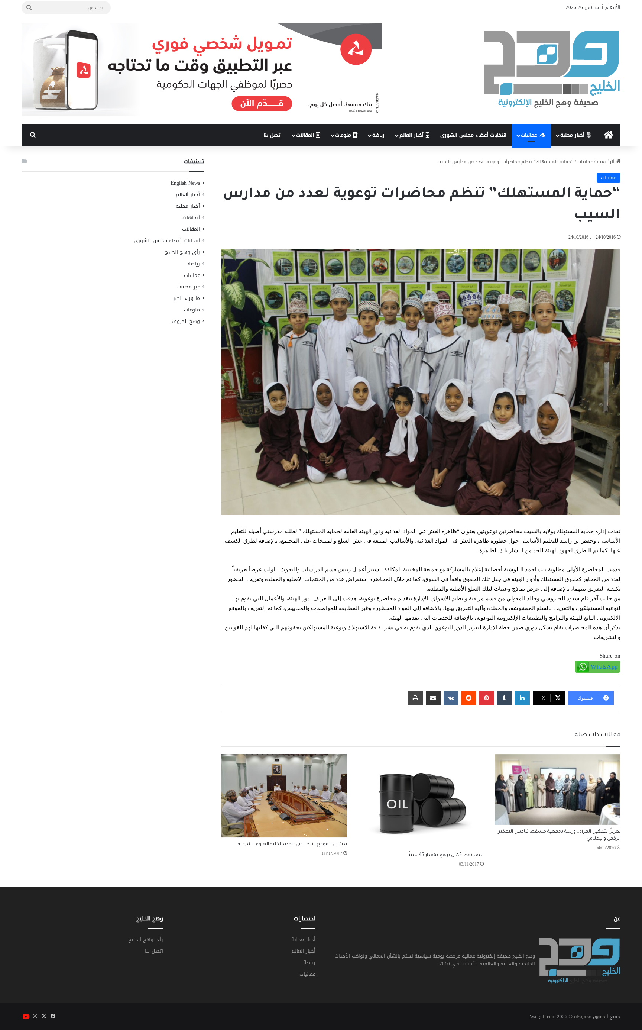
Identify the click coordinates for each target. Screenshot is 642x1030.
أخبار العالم (412, 135)
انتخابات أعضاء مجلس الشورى (473, 135)
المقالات (306, 135)
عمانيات (530, 135)
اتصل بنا (272, 135)
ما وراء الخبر (186, 298)
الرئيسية (606, 161)
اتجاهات (191, 218)
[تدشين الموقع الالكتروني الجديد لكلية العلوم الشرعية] (284, 796)
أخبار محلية (573, 135)
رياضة (378, 135)
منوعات (344, 135)
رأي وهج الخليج (182, 252)
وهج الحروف (186, 321)
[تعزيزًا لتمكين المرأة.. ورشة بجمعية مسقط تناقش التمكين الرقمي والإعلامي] (557, 789)
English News (185, 183)
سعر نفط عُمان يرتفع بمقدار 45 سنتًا (445, 855)
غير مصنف (188, 287)
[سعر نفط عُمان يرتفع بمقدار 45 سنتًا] (421, 801)
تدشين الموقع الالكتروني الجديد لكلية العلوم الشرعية (292, 844)
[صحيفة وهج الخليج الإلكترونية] (552, 70)
